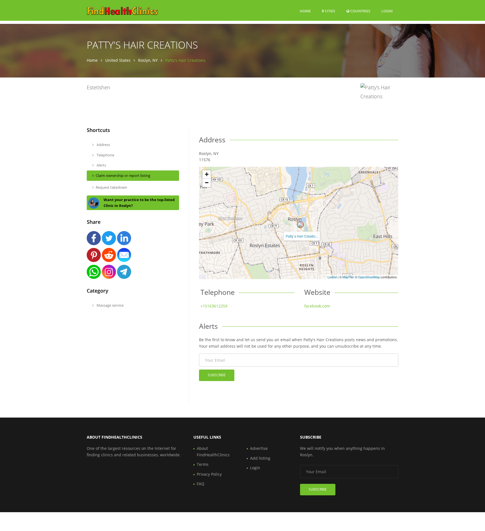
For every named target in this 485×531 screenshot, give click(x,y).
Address (103, 144)
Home (305, 10)
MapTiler (348, 277)
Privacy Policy (209, 474)
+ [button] (207, 174)
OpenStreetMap (369, 277)
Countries (359, 10)
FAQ (200, 483)
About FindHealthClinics (213, 451)
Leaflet (332, 277)
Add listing (260, 458)
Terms (203, 464)
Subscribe (217, 375)
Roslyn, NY (148, 60)
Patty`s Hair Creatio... (302, 236)
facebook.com (317, 306)
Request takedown (111, 187)
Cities (329, 10)
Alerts (101, 165)
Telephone (105, 155)
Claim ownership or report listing (123, 175)
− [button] (207, 182)
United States (118, 60)
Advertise (259, 448)
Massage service (109, 305)
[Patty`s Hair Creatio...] (300, 224)
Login (387, 10)
